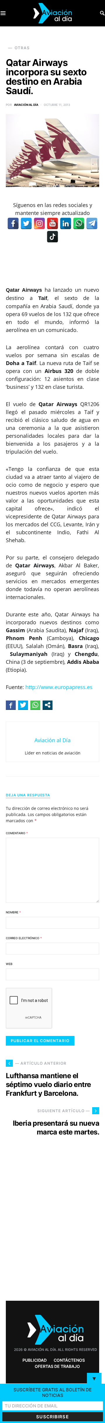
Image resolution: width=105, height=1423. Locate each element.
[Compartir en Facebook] (11, 705)
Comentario (17, 833)
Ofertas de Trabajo (57, 1366)
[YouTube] (52, 223)
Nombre (13, 912)
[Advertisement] (52, 1229)
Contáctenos (69, 1360)
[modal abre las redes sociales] (47, 705)
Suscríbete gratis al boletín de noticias (52, 1392)
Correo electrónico (24, 938)
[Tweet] (23, 705)
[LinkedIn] (65, 223)
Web (9, 964)
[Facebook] (13, 223)
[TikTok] (52, 236)
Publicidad (34, 1360)
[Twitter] (26, 223)
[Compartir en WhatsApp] (35, 705)
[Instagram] (39, 223)
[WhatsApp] (79, 223)
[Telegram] (92, 223)
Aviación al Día (26, 104)
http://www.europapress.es (58, 687)
